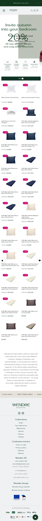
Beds (21, 423)
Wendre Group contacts (21, 490)
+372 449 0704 (21, 461)
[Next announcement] (38, 3)
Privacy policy (21, 448)
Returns (21, 453)
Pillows (21, 434)
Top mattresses (21, 425)
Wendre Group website (21, 487)
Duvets (21, 431)
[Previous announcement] (3, 3)
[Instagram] (19, 413)
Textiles (21, 437)
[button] (3, 10)
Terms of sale (21, 445)
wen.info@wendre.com (21, 464)
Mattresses (21, 428)
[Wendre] (21, 406)
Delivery (21, 450)
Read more (21, 45)
